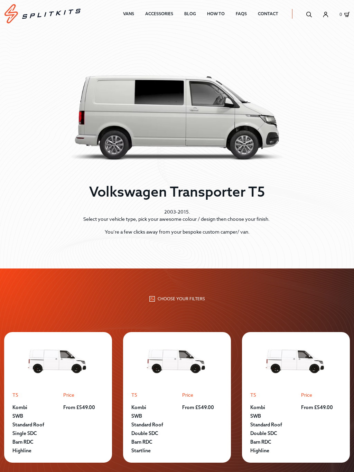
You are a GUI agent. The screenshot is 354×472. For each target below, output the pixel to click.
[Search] (309, 14)
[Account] (325, 14)
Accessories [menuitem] (159, 13)
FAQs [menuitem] (241, 13)
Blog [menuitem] (190, 13)
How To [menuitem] (216, 13)
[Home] (63, 13)
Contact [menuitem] (268, 13)
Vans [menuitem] (128, 13)
